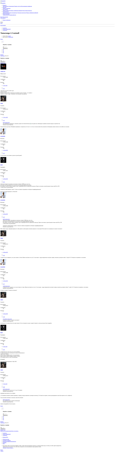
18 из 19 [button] (6, 55)
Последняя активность (27, 10)
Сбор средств (5, 14)
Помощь (4, 442)
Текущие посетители (21, 12)
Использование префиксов (26, 6)
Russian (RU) (5, 437)
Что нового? (5, 9)
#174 (4, 182)
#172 (4, 120)
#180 (4, 387)
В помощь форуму (12, 14)
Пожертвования (6, 13)
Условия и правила (7, 440)
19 (3, 52)
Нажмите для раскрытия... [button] (8, 124)
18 (3, 51)
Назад (1, 39)
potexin (9, 36)
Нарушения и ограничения (8, 6)
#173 (4, 153)
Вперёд (1, 54)
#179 (4, 349)
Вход (1, 23)
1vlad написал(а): (6, 286)
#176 (4, 255)
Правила (4, 5)
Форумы (4, 7)
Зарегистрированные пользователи (10, 12)
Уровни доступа (17, 6)
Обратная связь (6, 439)
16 (3, 49)
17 (3, 50)
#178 (4, 316)
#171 (4, 88)
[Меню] (0, 2)
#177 (4, 284)
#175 (4, 217)
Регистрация (3, 25)
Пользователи (6, 11)
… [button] (3, 42)
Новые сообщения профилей (16, 10)
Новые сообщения (6, 8)
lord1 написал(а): (6, 122)
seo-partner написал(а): (7, 318)
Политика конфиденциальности (9, 441)
